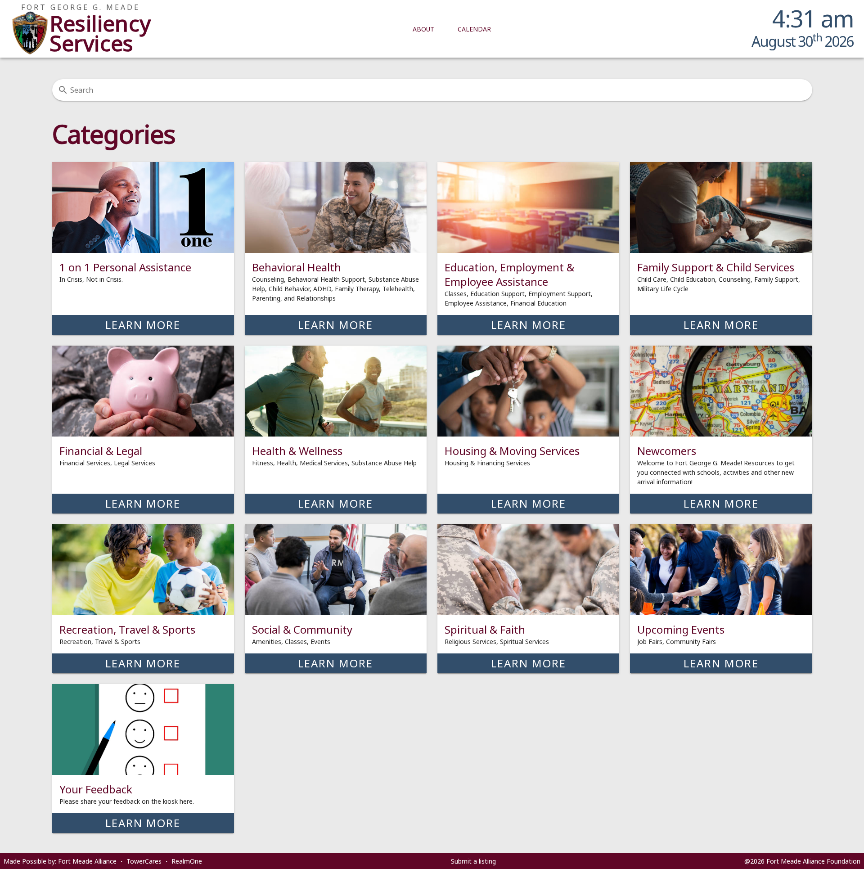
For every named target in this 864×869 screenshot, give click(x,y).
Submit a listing (473, 861)
